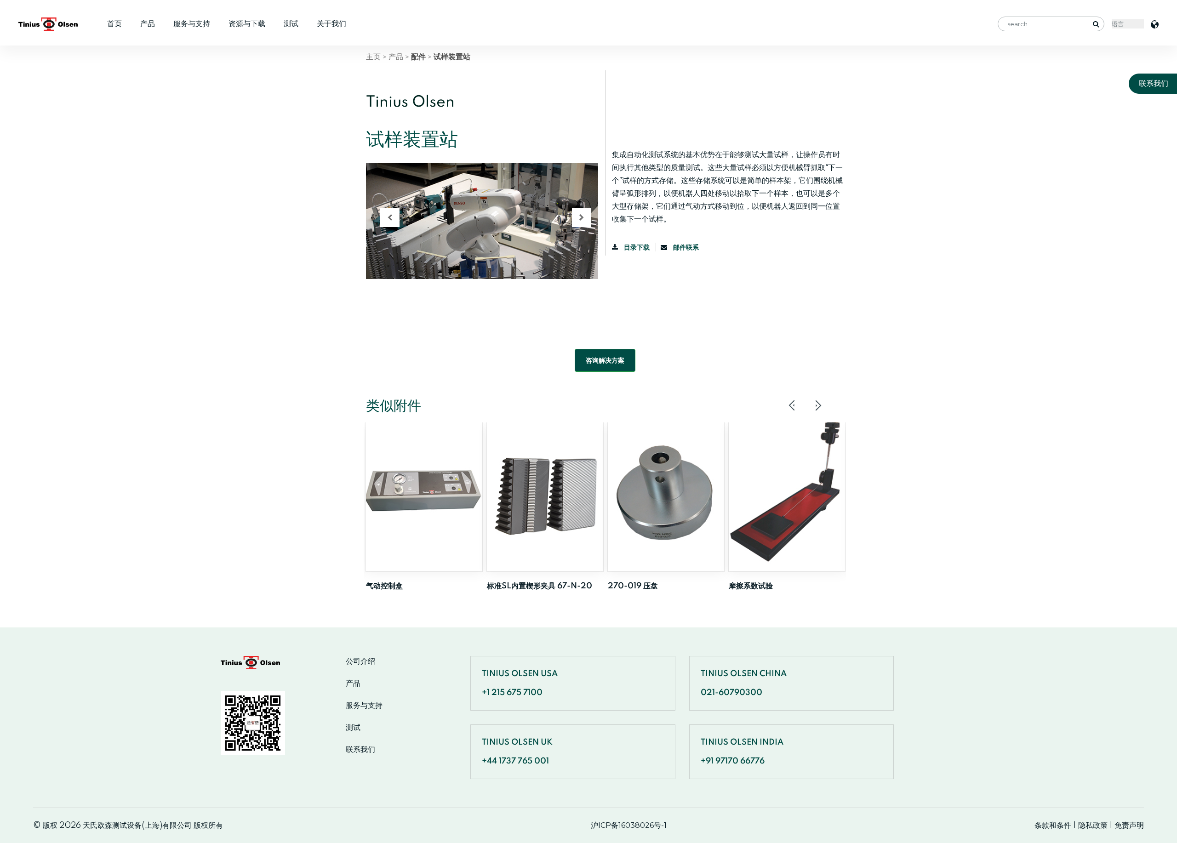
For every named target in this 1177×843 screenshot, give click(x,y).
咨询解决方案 (605, 360)
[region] (482, 237)
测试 (291, 23)
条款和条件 (1052, 825)
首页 (114, 23)
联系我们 (360, 750)
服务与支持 (191, 23)
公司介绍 (360, 661)
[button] (390, 217)
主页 (373, 56)
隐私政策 (1093, 825)
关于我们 (331, 23)
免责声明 (1129, 825)
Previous (792, 405)
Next (818, 405)
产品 (147, 23)
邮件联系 (685, 247)
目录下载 (637, 247)
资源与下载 (247, 23)
